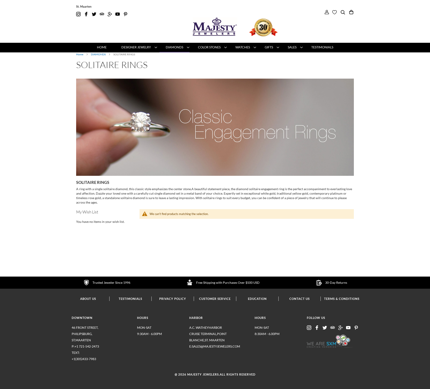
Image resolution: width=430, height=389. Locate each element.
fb (86, 14)
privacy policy (172, 299)
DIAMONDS (98, 54)
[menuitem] (102, 47)
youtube (117, 14)
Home (80, 54)
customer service (215, 299)
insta (78, 14)
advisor (102, 14)
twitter (94, 14)
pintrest (125, 14)
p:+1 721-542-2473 (85, 352)
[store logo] (215, 26)
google (110, 14)
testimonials (130, 299)
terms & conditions (341, 299)
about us (88, 299)
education (257, 299)
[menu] (215, 47)
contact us (299, 299)
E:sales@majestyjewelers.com (208, 346)
